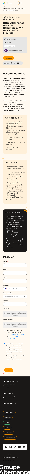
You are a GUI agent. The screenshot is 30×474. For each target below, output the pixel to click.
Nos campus (8, 393)
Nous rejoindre (7, 387)
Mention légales (7, 455)
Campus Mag (6, 385)
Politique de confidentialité (10, 457)
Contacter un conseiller (9, 397)
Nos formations (9, 403)
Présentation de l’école (9, 384)
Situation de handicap (9, 396)
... (3, 6)
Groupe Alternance (11, 381)
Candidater (6, 406)
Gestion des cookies (8, 460)
